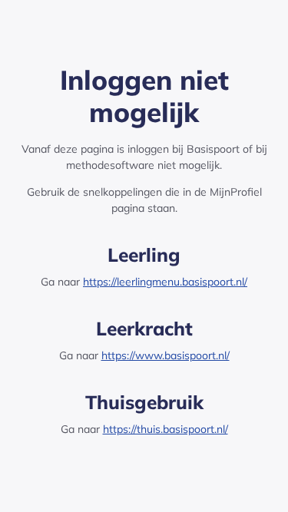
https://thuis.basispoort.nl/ (165, 429)
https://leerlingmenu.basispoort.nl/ (165, 282)
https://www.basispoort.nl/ (165, 355)
